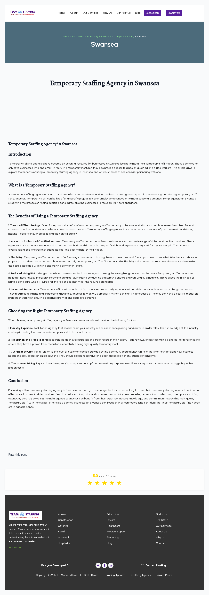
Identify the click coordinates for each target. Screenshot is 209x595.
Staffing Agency (141, 575)
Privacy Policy (164, 575)
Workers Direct (69, 575)
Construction (65, 519)
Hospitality (64, 543)
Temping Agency (114, 575)
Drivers (111, 519)
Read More (15, 547)
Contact (161, 543)
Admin (62, 514)
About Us (161, 531)
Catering (63, 525)
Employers (174, 12)
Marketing (113, 537)
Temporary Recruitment (99, 36)
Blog (138, 12)
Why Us (107, 12)
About (74, 12)
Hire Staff (162, 519)
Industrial (63, 537)
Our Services (90, 12)
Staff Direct (91, 575)
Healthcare (113, 525)
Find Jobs (161, 514)
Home (61, 12)
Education (113, 514)
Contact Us (124, 12)
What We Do (78, 36)
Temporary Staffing (124, 36)
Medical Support (117, 531)
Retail (61, 531)
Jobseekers (152, 12)
